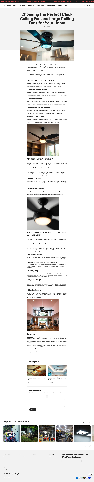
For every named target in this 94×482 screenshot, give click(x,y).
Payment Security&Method (8, 466)
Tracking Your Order (7, 469)
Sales (66, 5)
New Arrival (21, 460)
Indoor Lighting (31, 5)
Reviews (34, 469)
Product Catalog (22, 462)
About (34, 456)
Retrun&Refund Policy (7, 460)
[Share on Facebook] (31, 352)
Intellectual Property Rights (38, 466)
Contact (34, 460)
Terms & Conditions (7, 464)
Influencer (51, 456)
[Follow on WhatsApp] (18, 474)
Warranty (5, 456)
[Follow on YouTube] (9, 474)
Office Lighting (22, 458)
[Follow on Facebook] (4, 474)
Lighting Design (52, 462)
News (34, 462)
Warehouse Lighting (23, 464)
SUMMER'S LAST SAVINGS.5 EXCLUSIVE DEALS (23, 1)
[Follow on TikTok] (12, 474)
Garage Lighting (22, 456)
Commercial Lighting (51, 5)
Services (60, 5)
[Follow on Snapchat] (15, 474)
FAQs (34, 458)
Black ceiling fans (30, 337)
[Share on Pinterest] (36, 352)
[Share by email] (39, 352)
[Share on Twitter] (33, 352)
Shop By (14, 5)
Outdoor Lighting (40, 5)
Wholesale (51, 460)
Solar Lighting (22, 5)
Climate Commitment (37, 464)
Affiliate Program (52, 458)
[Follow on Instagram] (7, 474)
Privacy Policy (49, 392)
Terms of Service (56, 392)
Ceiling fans (29, 64)
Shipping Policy (6, 462)
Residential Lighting (23, 466)
